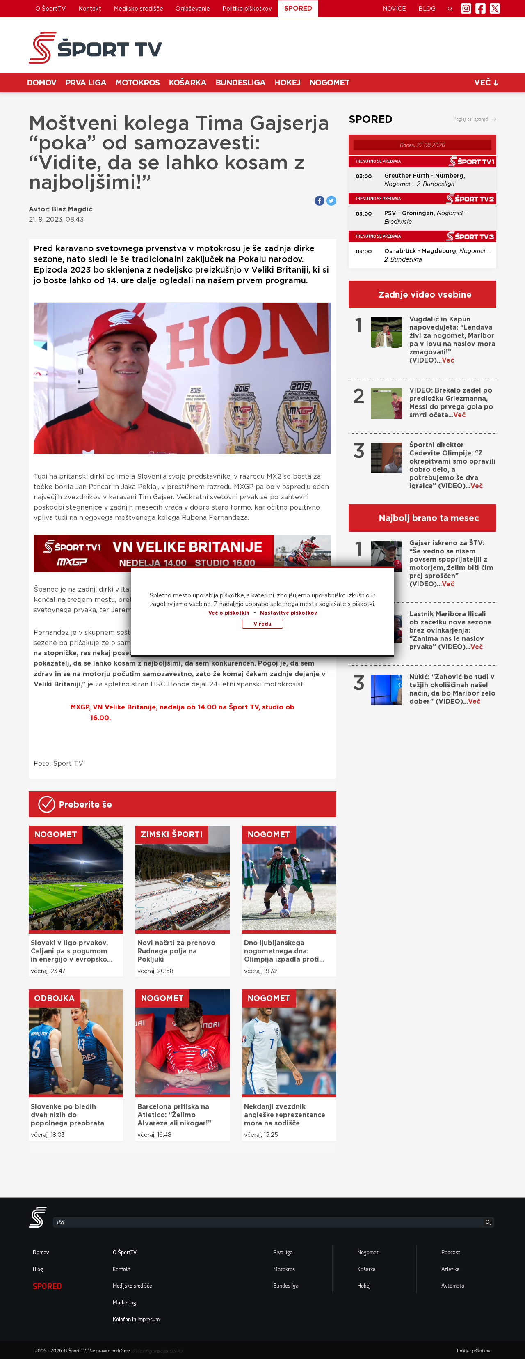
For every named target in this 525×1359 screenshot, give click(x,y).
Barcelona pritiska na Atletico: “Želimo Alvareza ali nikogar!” (174, 1115)
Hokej (287, 82)
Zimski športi (172, 834)
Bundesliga (240, 82)
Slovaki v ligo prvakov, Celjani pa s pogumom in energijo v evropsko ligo (69, 951)
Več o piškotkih (228, 613)
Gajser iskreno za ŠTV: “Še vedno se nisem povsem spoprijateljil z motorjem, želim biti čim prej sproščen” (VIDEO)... (451, 563)
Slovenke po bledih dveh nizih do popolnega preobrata (67, 1115)
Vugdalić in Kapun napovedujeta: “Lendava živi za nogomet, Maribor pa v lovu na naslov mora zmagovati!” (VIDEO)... (452, 339)
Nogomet (329, 82)
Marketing (124, 1302)
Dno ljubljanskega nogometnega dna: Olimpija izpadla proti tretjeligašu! (281, 951)
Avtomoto (452, 1286)
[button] (450, 8)
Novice (394, 8)
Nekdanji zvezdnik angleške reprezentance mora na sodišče (284, 1115)
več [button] (483, 82)
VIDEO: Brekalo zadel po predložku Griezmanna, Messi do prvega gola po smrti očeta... (451, 402)
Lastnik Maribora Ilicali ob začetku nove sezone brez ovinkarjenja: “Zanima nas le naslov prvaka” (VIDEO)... (450, 630)
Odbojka (54, 998)
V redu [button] (262, 624)
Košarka (187, 82)
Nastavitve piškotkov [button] (288, 613)
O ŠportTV (50, 8)
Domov (41, 82)
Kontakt (89, 8)
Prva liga (85, 82)
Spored (298, 8)
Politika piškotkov (247, 8)
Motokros (137, 82)
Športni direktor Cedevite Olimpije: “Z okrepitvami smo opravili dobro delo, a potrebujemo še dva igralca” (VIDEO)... (452, 465)
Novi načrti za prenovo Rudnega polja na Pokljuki (176, 951)
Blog (427, 8)
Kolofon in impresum (136, 1319)
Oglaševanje (193, 8)
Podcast (450, 1252)
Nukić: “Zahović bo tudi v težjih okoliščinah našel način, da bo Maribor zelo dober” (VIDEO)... (452, 689)
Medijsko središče (138, 8)
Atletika (450, 1269)
